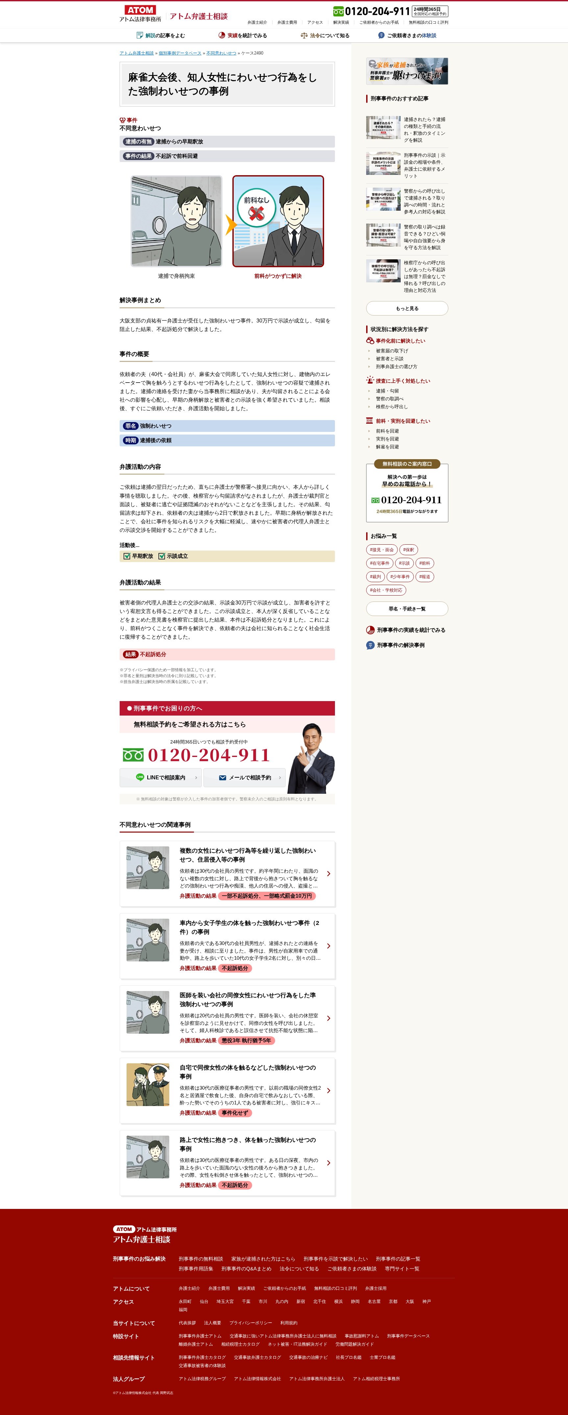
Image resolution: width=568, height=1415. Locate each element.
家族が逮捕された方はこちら (263, 1259)
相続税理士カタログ (240, 1344)
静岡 (355, 1301)
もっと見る (407, 308)
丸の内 (281, 1301)
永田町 (185, 1301)
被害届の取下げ (392, 350)
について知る (330, 35)
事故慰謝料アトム (362, 1335)
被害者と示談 (390, 358)
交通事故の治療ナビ (308, 1357)
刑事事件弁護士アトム (200, 1335)
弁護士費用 (287, 22)
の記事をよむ (165, 35)
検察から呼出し (392, 406)
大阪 (410, 1301)
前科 (426, 563)
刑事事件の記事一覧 (398, 1259)
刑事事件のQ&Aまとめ (247, 1268)
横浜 (338, 1301)
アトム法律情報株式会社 (257, 1378)
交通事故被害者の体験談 (202, 1365)
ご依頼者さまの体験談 (352, 1268)
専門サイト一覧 (402, 1268)
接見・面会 (383, 549)
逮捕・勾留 (387, 390)
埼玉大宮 (225, 1301)
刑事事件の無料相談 (201, 1259)
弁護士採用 (376, 1288)
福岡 (183, 1309)
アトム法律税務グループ (202, 1378)
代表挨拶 (187, 1322)
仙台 (204, 1301)
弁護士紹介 (257, 22)
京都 (393, 1301)
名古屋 (374, 1301)
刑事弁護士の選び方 (396, 366)
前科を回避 (387, 431)
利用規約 (288, 1322)
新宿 (300, 1301)
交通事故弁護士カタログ (257, 1357)
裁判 (376, 576)
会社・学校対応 (387, 590)
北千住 (319, 1301)
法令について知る (299, 1268)
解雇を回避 (387, 446)
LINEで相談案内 (166, 777)
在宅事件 (381, 563)
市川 (263, 1301)
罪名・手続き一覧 (407, 608)
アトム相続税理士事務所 (376, 1378)
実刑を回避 (387, 438)
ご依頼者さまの (412, 35)
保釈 (410, 549)
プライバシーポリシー (250, 1322)
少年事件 (401, 576)
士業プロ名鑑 (382, 1357)
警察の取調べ (390, 398)
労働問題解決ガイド (355, 1344)
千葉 (246, 1301)
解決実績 (341, 22)
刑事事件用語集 (196, 1268)
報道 (426, 576)
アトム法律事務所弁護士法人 (317, 1378)
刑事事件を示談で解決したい (336, 1259)
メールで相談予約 (250, 777)
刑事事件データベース (408, 1335)
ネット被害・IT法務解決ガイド (297, 1344)
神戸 (426, 1301)
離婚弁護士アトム (196, 1344)
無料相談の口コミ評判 (428, 22)
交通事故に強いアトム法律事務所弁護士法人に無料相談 (283, 1335)
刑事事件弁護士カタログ (202, 1357)
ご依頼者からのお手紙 (379, 22)
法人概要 (212, 1322)
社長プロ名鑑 (349, 1357)
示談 (405, 563)
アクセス (315, 22)
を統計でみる (247, 35)
